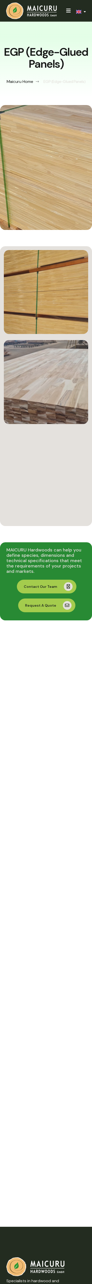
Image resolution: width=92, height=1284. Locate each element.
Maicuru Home (20, 81)
